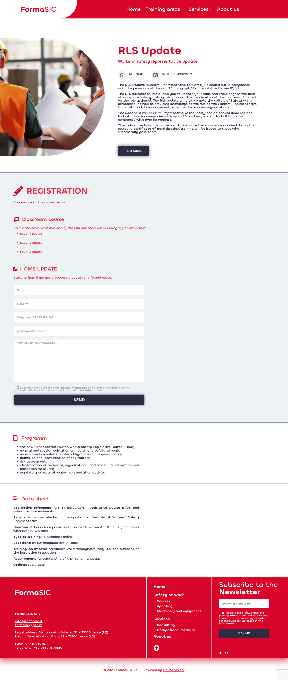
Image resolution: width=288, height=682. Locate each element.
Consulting (166, 625)
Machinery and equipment (179, 611)
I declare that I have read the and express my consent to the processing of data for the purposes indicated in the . (72, 389)
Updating (164, 606)
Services (198, 9)
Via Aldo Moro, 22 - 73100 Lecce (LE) (65, 636)
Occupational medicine (176, 630)
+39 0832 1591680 (48, 647)
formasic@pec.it (28, 625)
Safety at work (169, 595)
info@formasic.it (28, 621)
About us (228, 9)
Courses (163, 601)
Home (133, 9)
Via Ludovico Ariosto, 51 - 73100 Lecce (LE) (73, 632)
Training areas (163, 9)
